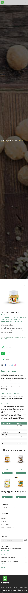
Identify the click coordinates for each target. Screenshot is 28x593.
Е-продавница (9, 337)
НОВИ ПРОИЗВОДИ (18, 337)
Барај (25, 540)
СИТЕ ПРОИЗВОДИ (5, 530)
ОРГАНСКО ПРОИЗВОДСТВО (8, 527)
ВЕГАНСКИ (3, 518)
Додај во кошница (7, 472)
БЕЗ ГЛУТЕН (4, 516)
